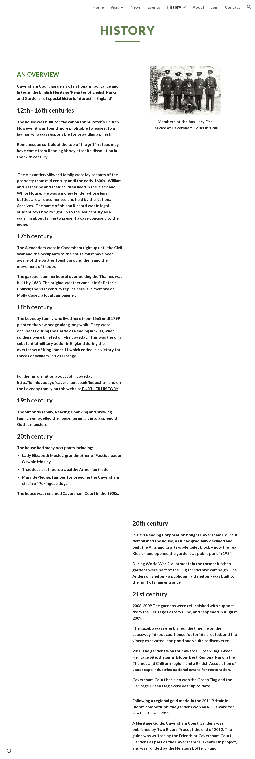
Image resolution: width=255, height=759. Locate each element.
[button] (249, 7)
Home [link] (98, 7)
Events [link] (153, 7)
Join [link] (214, 7)
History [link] (174, 7)
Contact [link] (232, 7)
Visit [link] (114, 7)
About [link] (198, 7)
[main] (127, 32)
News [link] (135, 7)
